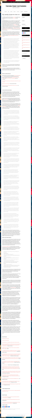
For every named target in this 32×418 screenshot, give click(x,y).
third (13, 27)
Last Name (23, 20)
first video (14, 24)
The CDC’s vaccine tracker (5, 340)
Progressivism (4, 409)
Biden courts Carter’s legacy (5, 83)
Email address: (23, 24)
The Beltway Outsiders (16, 6)
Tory (13, 409)
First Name (23, 17)
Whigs (14, 409)
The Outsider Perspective (9, 409)
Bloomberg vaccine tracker (5, 338)
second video (16, 25)
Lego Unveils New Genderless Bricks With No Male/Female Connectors (11, 399)
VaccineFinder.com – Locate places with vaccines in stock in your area (10, 342)
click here (14, 17)
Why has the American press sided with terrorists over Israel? (9, 85)
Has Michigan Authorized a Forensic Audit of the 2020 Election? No (10, 378)
